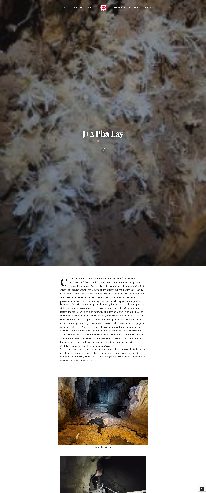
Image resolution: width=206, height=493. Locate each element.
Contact (149, 8)
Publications (134, 8)
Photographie (118, 8)
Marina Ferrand (106, 141)
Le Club (65, 8)
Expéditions (77, 8)
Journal (91, 8)
